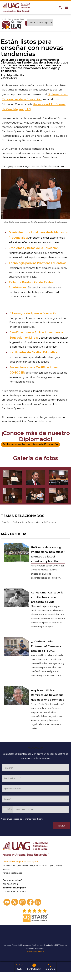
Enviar (61, 825)
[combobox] (7, 809)
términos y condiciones (33, 818)
